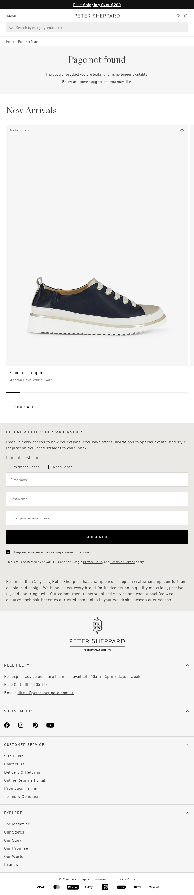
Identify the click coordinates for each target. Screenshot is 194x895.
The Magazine (17, 823)
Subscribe (97, 537)
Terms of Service (122, 562)
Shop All (24, 407)
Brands (11, 864)
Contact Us (14, 763)
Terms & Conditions (23, 796)
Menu (11, 16)
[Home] (97, 16)
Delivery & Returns (22, 771)
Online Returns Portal (24, 780)
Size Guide (13, 755)
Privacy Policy (93, 562)
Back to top (153, 884)
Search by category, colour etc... (41, 27)
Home (10, 41)
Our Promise (16, 848)
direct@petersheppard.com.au (46, 692)
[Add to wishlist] (182, 131)
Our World (14, 856)
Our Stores (14, 831)
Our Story (13, 840)
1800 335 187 (36, 684)
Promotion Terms (20, 788)
